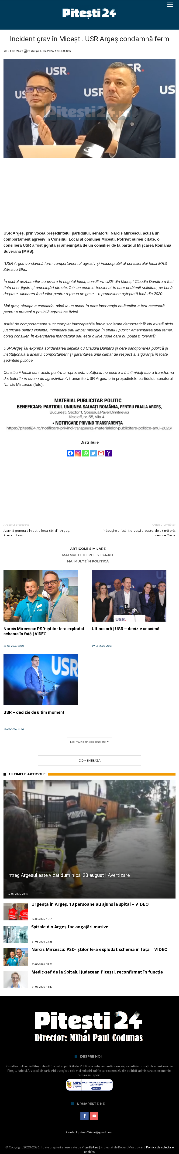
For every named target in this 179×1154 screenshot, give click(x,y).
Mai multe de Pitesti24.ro (87, 555)
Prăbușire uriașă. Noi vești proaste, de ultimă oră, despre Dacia (139, 530)
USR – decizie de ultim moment (33, 712)
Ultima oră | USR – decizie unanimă (125, 628)
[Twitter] (93, 450)
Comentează (89, 760)
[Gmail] (101, 450)
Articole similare (88, 549)
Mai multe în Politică (88, 561)
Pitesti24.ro (15, 51)
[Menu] (170, 4)
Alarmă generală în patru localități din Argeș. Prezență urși (36, 530)
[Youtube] (94, 1116)
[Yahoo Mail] (108, 450)
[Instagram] (78, 450)
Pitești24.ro (90, 1147)
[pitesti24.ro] (89, 5)
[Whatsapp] (85, 450)
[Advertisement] (89, 197)
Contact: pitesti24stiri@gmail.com (89, 1132)
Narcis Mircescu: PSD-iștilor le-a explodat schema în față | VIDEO (43, 631)
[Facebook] (70, 450)
